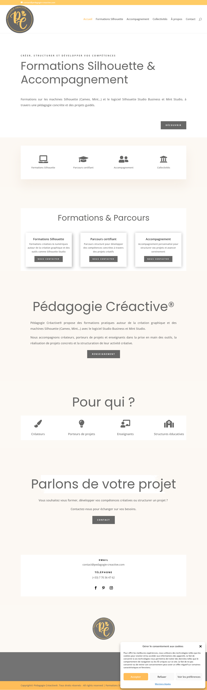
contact (103, 520)
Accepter (136, 676)
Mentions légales (163, 684)
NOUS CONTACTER (49, 259)
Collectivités (160, 19)
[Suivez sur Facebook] (96, 588)
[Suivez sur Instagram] (111, 588)
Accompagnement (138, 19)
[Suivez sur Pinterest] (103, 588)
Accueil (87, 19)
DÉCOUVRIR (173, 125)
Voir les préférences (189, 676)
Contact (190, 19)
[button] (200, 646)
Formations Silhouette (109, 19)
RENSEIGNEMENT (103, 354)
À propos (176, 19)
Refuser (162, 676)
